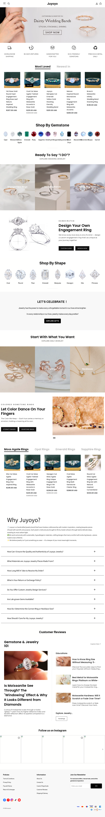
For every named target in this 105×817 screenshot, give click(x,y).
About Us (39, 778)
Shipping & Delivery (42, 793)
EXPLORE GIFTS (52, 321)
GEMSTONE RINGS (27, 429)
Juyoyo (52, 3)
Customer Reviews (42, 789)
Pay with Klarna (7, 786)
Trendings (61, 718)
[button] (102, 749)
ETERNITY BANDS (9, 429)
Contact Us (40, 782)
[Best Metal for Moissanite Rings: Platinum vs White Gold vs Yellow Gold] (63, 680)
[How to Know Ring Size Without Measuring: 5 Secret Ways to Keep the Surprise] (63, 661)
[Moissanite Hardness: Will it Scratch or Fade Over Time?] (63, 698)
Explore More (95, 644)
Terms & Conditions (8, 778)
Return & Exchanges (9, 789)
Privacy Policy (7, 782)
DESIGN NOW (82, 248)
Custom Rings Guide (42, 786)
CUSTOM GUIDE (66, 248)
